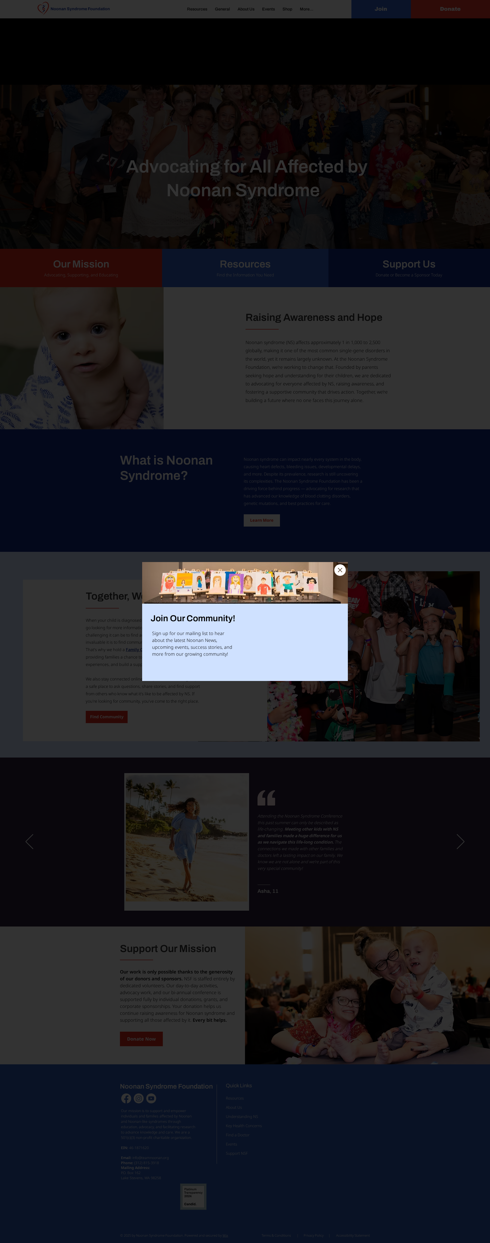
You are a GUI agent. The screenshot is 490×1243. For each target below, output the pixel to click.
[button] (340, 570)
